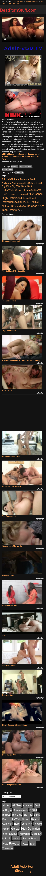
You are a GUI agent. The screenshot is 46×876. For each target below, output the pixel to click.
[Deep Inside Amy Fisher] (23, 742)
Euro (4, 194)
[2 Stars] (4, 161)
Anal (32, 179)
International (28, 198)
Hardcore (19, 172)
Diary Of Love (8, 575)
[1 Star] (2, 161)
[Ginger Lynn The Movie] (23, 533)
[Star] (23, 622)
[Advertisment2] (23, 103)
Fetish (30, 194)
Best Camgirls (13, 3)
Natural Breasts (11, 206)
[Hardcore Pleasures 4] (23, 443)
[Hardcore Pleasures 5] (23, 228)
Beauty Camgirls (32, 1)
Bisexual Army (8, 695)
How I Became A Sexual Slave (14, 725)
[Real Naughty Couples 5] (23, 771)
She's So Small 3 (9, 665)
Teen (5, 210)
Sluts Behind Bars (9, 605)
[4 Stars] (7, 161)
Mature (35, 201)
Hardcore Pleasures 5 (11, 241)
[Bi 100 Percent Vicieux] (23, 473)
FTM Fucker (7, 390)
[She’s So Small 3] (23, 652)
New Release (7, 169)
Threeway (13, 210)
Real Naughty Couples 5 (12, 784)
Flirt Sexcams (18, 1)
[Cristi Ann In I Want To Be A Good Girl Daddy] (23, 347)
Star (4, 635)
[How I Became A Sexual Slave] (23, 712)
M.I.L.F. (27, 202)
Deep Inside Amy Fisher (12, 755)
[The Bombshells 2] (23, 503)
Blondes (27, 189)
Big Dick (6, 186)
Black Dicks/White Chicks (17, 188)
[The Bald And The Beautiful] (23, 258)
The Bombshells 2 (9, 516)
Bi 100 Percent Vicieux (11, 486)
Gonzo (39, 194)
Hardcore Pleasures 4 (11, 456)
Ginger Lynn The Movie (12, 546)
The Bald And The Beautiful (14, 271)
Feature (14, 166)
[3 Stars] (5, 161)
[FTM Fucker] (23, 377)
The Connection (9, 300)
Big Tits (16, 186)
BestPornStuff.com (18, 10)
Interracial (7, 202)
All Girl (6, 179)
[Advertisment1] (23, 70)
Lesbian (18, 202)
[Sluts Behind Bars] (23, 592)
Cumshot (36, 190)
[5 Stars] (8, 161)
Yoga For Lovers (9, 330)
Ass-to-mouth (19, 182)
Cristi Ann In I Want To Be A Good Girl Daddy (21, 360)
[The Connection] (23, 287)
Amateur (24, 179)
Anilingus (6, 182)
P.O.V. (41, 206)
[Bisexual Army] (23, 682)
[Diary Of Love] (23, 563)
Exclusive (13, 194)
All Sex (14, 179)
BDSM (29, 182)
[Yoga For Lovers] (23, 317)
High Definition (25, 166)
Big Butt (38, 182)
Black (23, 186)
